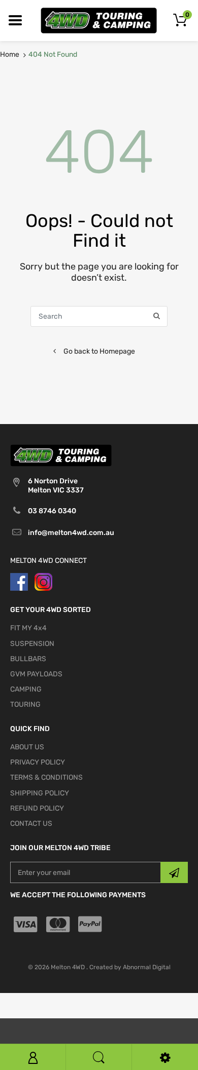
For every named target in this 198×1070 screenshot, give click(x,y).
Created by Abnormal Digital (130, 967)
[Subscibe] (174, 872)
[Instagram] (43, 581)
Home (9, 54)
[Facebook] (19, 581)
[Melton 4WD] (99, 20)
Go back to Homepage (99, 351)
